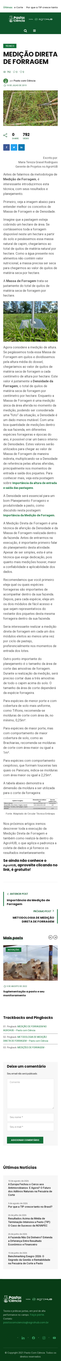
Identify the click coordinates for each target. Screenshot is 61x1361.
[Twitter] (14, 147)
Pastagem (13, 949)
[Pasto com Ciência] (31, 19)
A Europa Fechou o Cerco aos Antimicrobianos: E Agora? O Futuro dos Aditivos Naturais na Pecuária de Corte (30, 1186)
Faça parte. (37, 1311)
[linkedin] (21, 147)
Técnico (9, 46)
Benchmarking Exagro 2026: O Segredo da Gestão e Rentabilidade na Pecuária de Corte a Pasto (29, 1256)
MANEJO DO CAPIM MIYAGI (21, 991)
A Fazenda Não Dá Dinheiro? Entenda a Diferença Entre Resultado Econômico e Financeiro (30, 1237)
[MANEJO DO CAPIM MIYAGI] (30, 963)
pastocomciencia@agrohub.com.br (26, 1318)
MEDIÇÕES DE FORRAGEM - (31, 1043)
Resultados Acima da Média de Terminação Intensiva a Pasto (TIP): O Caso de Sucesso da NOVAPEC (29, 1218)
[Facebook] (6, 147)
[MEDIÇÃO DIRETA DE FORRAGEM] (30, 108)
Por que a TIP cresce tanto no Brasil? (31, 7)
